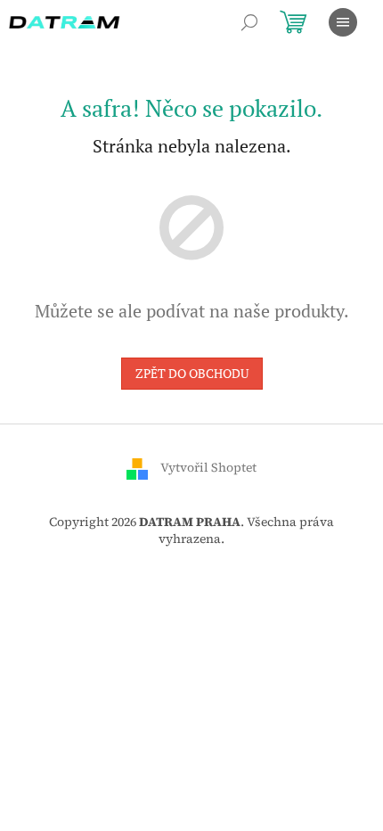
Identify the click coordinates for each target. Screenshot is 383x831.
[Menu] (343, 22)
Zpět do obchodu (192, 373)
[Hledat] (249, 22)
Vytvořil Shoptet (208, 467)
